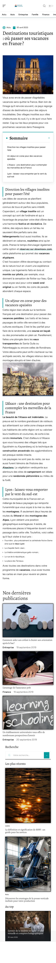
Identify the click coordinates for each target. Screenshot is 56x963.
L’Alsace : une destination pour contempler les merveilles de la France (27, 166)
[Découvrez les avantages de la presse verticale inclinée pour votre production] (28, 864)
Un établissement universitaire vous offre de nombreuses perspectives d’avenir (24, 734)
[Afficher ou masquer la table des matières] (39, 138)
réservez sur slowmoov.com (36, 249)
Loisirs (7, 826)
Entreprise (8, 647)
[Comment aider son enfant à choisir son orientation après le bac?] (28, 620)
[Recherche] (44, 6)
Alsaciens (8, 467)
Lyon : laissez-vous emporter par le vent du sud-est (27, 175)
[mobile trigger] (5, 6)
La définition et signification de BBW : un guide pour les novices (25, 831)
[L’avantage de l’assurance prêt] (28, 668)
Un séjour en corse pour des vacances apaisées (24, 157)
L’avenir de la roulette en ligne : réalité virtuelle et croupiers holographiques (26, 932)
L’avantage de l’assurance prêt (17, 687)
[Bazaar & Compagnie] (18, 6)
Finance (7, 692)
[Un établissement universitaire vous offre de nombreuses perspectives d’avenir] (28, 712)
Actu (7, 894)
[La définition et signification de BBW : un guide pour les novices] (28, 795)
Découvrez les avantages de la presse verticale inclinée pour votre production (27, 900)
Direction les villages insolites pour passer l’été (26, 148)
